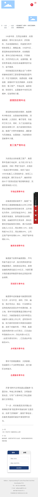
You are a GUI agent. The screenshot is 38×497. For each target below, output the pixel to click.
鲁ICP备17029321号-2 (18, 490)
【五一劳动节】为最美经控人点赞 (11, 432)
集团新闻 (12, 26)
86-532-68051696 (20, 485)
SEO (26, 493)
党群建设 (5, 26)
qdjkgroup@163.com (21, 488)
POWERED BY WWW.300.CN (18, 493)
